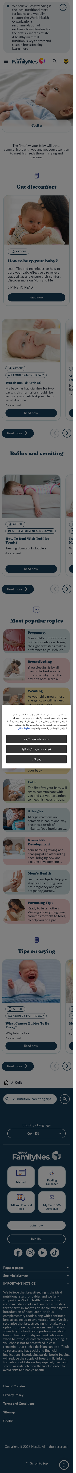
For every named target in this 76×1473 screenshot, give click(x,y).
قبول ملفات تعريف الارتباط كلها (36, 749)
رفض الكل (36, 759)
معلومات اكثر (24, 728)
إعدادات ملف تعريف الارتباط (36, 738)
